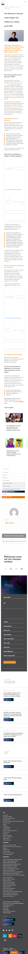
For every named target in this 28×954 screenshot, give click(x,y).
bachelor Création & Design (15, 106)
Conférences (12, 735)
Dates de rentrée (6, 827)
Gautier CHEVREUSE (8, 58)
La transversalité (6, 832)
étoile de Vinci (13, 96)
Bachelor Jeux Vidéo (7, 885)
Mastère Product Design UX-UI (9, 889)
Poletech (9, 94)
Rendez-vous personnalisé (8, 857)
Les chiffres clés (6, 833)
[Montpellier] (14, 618)
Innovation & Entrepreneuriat (9, 822)
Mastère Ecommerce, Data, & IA (9, 871)
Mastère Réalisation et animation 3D (10, 899)
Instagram (19, 290)
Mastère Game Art (7, 891)
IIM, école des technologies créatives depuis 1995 (13, 825)
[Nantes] (14, 620)
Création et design (14, 7)
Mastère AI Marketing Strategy (9, 867)
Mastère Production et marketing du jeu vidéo (12, 896)
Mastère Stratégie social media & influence (12, 868)
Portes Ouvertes (6, 854)
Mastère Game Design (7, 894)
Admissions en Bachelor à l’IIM (9, 849)
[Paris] (14, 616)
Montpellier (20, 907)
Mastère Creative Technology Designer (11, 877)
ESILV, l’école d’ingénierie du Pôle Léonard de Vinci (13, 83)
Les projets (5, 838)
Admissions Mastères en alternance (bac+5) (12, 851)
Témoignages (7, 8)
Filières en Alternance (7, 841)
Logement (5, 852)
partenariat (12, 695)
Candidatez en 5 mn (7, 501)
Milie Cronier (9, 527)
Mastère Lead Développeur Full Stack (11, 873)
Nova (14, 92)
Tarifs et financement (7, 858)
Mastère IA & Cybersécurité (8, 874)
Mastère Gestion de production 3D (10, 897)
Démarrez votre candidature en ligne (14, 540)
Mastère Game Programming (9, 892)
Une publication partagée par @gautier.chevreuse (15, 222)
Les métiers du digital (7, 821)
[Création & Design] (14, 609)
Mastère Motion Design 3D (8, 900)
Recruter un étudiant (7, 839)
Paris (12, 907)
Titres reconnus (6, 836)
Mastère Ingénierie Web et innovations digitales (13, 876)
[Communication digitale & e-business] (14, 613)
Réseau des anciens (7, 844)
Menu (25, 1)
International (5, 819)
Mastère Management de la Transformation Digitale (14, 879)
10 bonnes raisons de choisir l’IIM (10, 835)
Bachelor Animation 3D (8, 882)
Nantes (15, 907)
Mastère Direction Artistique (9, 886)
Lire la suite (9, 704)
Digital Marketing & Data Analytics (10, 870)
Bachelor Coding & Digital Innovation (10, 865)
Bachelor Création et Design (9, 883)
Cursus (11, 715)
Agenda (4, 828)
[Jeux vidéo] (14, 611)
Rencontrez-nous (6, 855)
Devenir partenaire (7, 824)
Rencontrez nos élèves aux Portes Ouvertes (14, 546)
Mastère (15, 715)
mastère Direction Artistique (11, 67)
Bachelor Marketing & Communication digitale (12, 863)
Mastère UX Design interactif (9, 888)
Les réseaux (5, 830)
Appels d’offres (6, 842)
